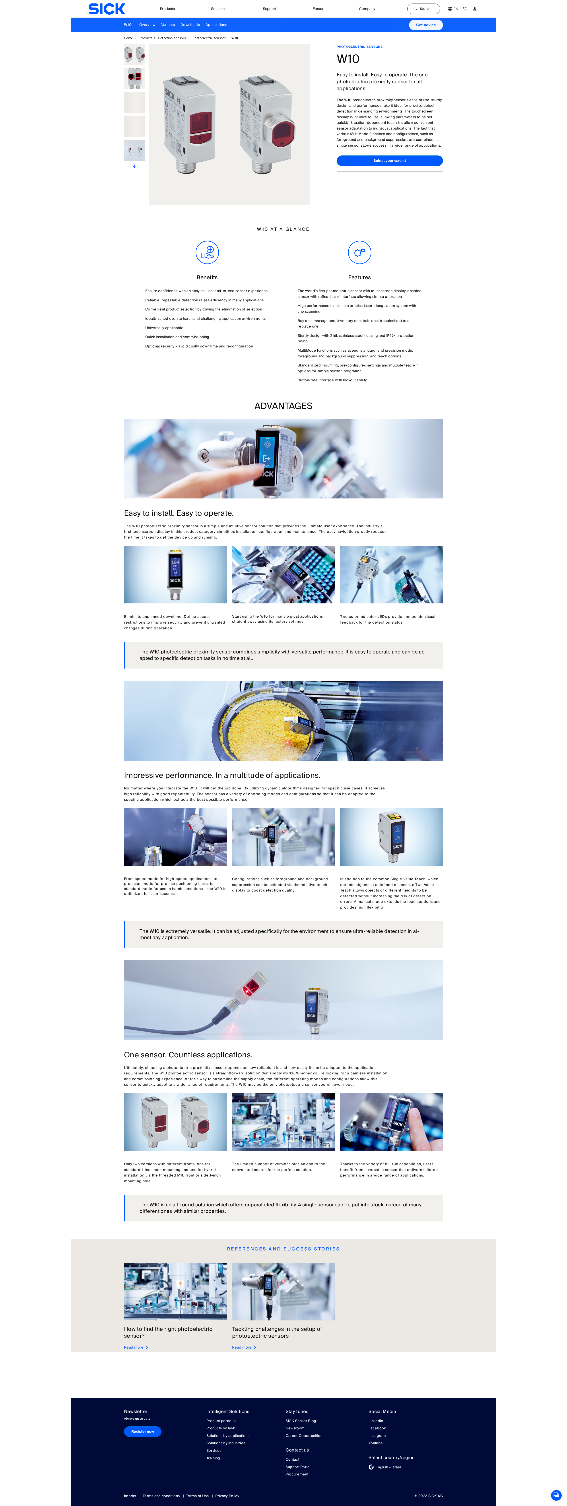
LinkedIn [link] (376, 1421)
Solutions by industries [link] (225, 1443)
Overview (147, 25)
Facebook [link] (377, 1428)
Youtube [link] (376, 1443)
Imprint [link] (130, 1496)
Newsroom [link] (295, 1428)
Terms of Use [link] (198, 1496)
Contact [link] (292, 1460)
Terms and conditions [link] (162, 1496)
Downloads (190, 25)
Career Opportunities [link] (304, 1436)
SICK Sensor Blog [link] (301, 1421)
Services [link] (213, 1451)
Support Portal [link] (298, 1467)
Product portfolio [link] (221, 1421)
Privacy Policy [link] (227, 1496)
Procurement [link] (297, 1474)
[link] (107, 9)
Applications (216, 25)
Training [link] (213, 1458)
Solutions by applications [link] (227, 1436)
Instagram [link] (377, 1436)
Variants (168, 25)
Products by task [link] (220, 1428)
